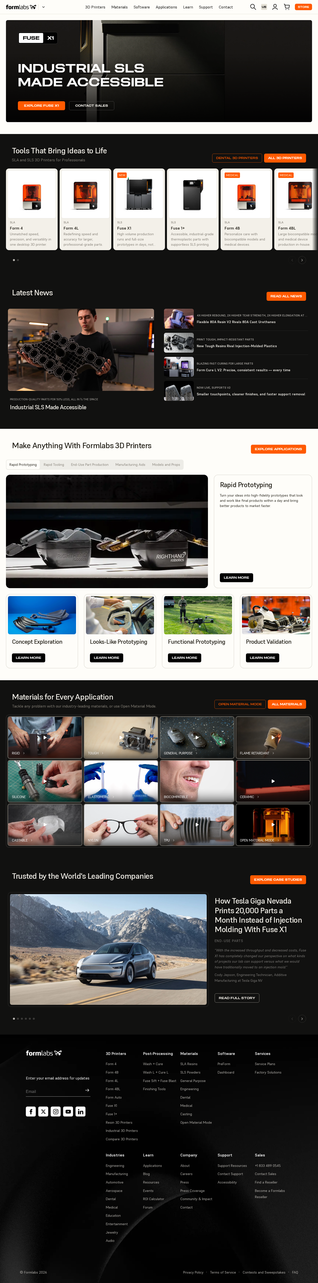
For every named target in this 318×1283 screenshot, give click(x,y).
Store (303, 7)
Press (184, 1182)
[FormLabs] (21, 7)
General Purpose (193, 1081)
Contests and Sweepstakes (264, 1272)
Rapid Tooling (54, 464)
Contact (226, 6)
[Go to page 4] (26, 1019)
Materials (119, 6)
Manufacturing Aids (130, 464)
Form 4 (111, 1064)
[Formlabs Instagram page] (56, 1111)
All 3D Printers (285, 158)
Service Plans (265, 1064)
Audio (110, 1240)
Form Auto (114, 1097)
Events (148, 1190)
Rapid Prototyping (23, 464)
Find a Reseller (266, 1182)
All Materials (287, 704)
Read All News (286, 296)
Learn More (236, 577)
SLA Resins (189, 1064)
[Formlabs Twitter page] (43, 1111)
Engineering (189, 1089)
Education (113, 1215)
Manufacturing (117, 1174)
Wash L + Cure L (155, 1072)
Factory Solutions (268, 1072)
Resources (151, 1182)
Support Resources (232, 1165)
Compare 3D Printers (122, 1139)
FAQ (295, 1272)
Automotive (114, 1182)
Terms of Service (223, 1272)
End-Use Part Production (90, 464)
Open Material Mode (240, 704)
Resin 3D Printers (119, 1122)
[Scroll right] (302, 260)
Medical (186, 1105)
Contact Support (230, 1174)
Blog (146, 1174)
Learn (188, 6)
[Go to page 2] (18, 260)
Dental (185, 1097)
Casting (186, 1114)
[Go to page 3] (22, 1019)
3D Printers (95, 6)
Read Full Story (237, 998)
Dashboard (226, 1072)
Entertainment (117, 1224)
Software (142, 6)
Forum (148, 1207)
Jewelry (112, 1232)
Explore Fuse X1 (41, 105)
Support (206, 6)
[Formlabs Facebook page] (31, 1111)
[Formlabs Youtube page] (68, 1111)
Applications (166, 6)
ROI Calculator (153, 1199)
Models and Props (166, 464)
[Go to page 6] (34, 1019)
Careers (186, 1174)
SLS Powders (190, 1072)
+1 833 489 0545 (268, 1165)
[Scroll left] (292, 260)
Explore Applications (278, 449)
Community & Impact (196, 1199)
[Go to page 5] (30, 1019)
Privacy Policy (193, 1272)
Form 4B (112, 1072)
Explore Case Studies (278, 879)
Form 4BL (113, 1089)
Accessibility (227, 1182)
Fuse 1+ (111, 1114)
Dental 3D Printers (237, 158)
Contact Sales (91, 105)
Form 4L (112, 1081)
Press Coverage (192, 1190)
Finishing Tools (154, 1089)
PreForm (224, 1064)
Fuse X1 (111, 1105)
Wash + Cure (153, 1064)
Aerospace (114, 1190)
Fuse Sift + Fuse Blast (159, 1081)
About (185, 1165)
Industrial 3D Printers (122, 1130)
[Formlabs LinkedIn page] (80, 1111)
